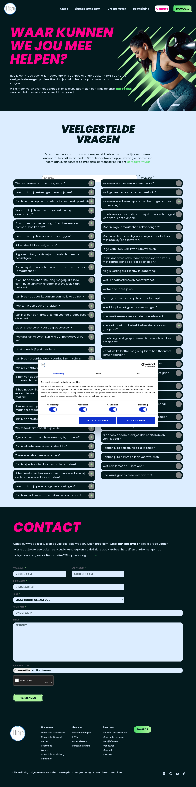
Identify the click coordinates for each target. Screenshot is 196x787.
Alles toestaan (136, 420)
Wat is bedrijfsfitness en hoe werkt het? (129, 280)
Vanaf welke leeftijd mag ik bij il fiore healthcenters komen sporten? (137, 353)
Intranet (107, 754)
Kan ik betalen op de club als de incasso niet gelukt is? (51, 201)
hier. (95, 555)
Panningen (46, 758)
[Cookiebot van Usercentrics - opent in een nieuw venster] (143, 365)
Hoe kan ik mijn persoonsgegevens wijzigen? (45, 486)
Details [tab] (98, 373)
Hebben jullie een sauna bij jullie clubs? (129, 448)
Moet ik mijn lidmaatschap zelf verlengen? (131, 227)
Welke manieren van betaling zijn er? (40, 183)
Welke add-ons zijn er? (118, 289)
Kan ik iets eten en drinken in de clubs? (41, 446)
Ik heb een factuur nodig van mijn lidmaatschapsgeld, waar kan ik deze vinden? (139, 216)
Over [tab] (138, 373)
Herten (44, 741)
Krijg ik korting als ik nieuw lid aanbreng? (130, 271)
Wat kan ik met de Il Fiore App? (123, 466)
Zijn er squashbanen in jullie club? (37, 455)
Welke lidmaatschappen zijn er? (37, 368)
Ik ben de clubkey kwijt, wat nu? (36, 245)
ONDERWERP (19, 607)
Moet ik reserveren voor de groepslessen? (43, 328)
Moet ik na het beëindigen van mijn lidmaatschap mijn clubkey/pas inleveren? (136, 238)
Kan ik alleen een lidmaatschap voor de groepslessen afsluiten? (51, 316)
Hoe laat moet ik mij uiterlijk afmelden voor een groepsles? (134, 327)
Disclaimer (116, 772)
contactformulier (138, 162)
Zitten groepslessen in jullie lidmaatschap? (131, 298)
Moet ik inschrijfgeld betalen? (35, 349)
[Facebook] (164, 773)
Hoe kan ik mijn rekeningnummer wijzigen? (43, 192)
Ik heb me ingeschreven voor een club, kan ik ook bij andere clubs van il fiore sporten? (50, 475)
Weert (44, 750)
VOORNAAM (19, 568)
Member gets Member (115, 732)
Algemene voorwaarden (43, 772)
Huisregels (64, 772)
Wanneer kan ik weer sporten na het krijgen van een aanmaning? (138, 203)
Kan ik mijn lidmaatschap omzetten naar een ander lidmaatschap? (50, 269)
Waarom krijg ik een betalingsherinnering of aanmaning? (44, 212)
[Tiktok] (184, 773)
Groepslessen (79, 741)
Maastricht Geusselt (51, 737)
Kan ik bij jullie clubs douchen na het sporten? (45, 464)
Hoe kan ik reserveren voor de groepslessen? (133, 316)
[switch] (83, 409)
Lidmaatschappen (81, 732)
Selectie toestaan (97, 420)
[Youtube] (177, 773)
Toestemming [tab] (58, 373)
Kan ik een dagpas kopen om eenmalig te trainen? (49, 297)
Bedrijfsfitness (110, 741)
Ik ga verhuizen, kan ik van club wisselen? (130, 249)
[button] (54, 183)
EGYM (75, 737)
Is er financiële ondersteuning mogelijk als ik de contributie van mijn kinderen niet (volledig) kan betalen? (47, 283)
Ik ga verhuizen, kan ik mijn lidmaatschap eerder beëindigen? (47, 256)
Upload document (21, 665)
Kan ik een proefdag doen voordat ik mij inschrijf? (48, 359)
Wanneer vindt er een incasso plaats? (128, 183)
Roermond (46, 745)
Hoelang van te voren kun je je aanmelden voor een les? (50, 338)
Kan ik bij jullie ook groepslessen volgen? (130, 307)
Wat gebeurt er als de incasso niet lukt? (129, 192)
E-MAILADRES (19, 581)
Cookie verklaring (19, 772)
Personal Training (81, 745)
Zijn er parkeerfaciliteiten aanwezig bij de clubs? (47, 437)
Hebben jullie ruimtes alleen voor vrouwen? (131, 457)
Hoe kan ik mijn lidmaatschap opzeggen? (43, 236)
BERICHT (17, 620)
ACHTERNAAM (78, 568)
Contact (107, 750)
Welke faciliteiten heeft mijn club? (37, 428)
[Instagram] (170, 773)
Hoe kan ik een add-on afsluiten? (37, 306)
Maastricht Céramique (53, 732)
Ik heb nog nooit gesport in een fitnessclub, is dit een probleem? (138, 340)
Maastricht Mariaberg (52, 754)
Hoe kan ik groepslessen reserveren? (128, 475)
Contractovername (113, 737)
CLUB (15, 594)
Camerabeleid (100, 772)
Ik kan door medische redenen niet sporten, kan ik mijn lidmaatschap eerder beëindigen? (136, 260)
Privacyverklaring (81, 772)
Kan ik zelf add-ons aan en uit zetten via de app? (48, 495)
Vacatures (108, 745)
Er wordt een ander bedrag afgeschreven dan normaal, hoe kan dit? (46, 225)
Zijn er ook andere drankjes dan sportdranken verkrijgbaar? (134, 437)
